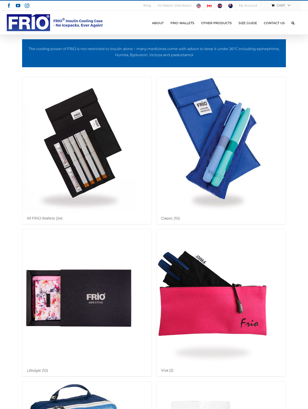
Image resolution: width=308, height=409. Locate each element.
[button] (293, 23)
